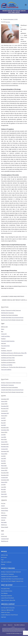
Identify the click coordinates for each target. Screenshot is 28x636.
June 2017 (3, 420)
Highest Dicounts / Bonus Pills (8, 600)
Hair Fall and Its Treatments (7, 312)
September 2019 (5, 399)
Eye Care (8, 22)
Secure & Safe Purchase (6, 591)
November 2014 (4, 475)
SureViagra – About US (6, 350)
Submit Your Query (5, 612)
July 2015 (3, 456)
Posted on (10, 19)
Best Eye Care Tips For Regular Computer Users (12, 319)
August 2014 (4, 482)
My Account (4, 557)
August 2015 (4, 453)
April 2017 (3, 425)
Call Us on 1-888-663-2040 (7, 610)
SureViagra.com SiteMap (6, 364)
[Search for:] (14, 375)
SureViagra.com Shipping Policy (8, 362)
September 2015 (5, 451)
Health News (4, 515)
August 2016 (4, 432)
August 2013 (4, 496)
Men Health (4, 522)
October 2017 (4, 410)
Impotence (3, 517)
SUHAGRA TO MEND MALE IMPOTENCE (13, 296)
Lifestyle (3, 520)
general (3, 505)
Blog (2, 331)
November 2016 (4, 427)
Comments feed (5, 538)
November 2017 (4, 408)
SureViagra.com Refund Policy (8, 360)
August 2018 (4, 401)
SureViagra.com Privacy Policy (8, 357)
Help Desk (3, 343)
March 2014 (4, 494)
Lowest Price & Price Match (7, 598)
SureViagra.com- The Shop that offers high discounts (13, 367)
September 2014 (5, 479)
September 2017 (5, 413)
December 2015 (4, 444)
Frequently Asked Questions (7, 341)
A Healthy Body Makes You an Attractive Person (12, 317)
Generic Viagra (4, 510)
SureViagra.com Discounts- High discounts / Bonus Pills (14, 352)
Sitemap (3, 564)
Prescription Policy (5, 345)
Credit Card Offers (5, 336)
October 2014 (4, 477)
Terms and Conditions (6, 369)
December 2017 (4, 406)
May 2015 (3, 460)
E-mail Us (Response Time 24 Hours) (9, 614)
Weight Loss (4, 524)
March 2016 (4, 439)
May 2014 (3, 489)
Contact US (4, 333)
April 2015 (3, 463)
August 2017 (4, 415)
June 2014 (3, 487)
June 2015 (3, 458)
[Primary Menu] (26, 5)
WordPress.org (4, 541)
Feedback (3, 338)
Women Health (4, 527)
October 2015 (4, 448)
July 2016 (3, 434)
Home (4, 625)
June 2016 (3, 437)
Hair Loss (3, 512)
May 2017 (3, 422)
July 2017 (3, 418)
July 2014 (3, 484)
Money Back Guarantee (6, 595)
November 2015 (4, 446)
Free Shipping (4, 593)
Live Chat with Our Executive (8, 607)
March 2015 (4, 465)
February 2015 (4, 467)
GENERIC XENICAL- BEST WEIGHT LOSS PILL (14, 300)
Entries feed (4, 536)
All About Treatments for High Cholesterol (11, 310)
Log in (2, 534)
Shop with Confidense (6, 562)
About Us (10, 625)
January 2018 (4, 403)
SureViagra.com (18, 633)
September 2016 (5, 429)
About (2, 329)
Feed (2, 559)
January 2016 (4, 441)
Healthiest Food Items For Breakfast (9, 315)
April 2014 (3, 491)
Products (3, 348)
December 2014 (4, 472)
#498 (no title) (4, 326)
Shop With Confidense (19, 625)
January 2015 (4, 470)
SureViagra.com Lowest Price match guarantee (12, 355)
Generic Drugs (4, 508)
